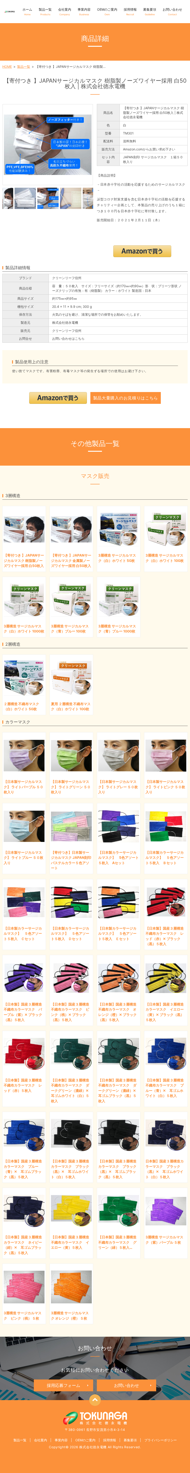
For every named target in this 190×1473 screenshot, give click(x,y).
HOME (7, 67)
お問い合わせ (172, 11)
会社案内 (64, 11)
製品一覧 (45, 11)
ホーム (27, 11)
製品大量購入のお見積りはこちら (125, 397)
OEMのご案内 (107, 11)
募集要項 (149, 11)
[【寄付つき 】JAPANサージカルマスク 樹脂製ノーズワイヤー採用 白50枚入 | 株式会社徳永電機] (48, 144)
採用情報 (130, 11)
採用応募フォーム (63, 1385)
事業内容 (84, 11)
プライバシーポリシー (160, 1440)
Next (96, 198)
